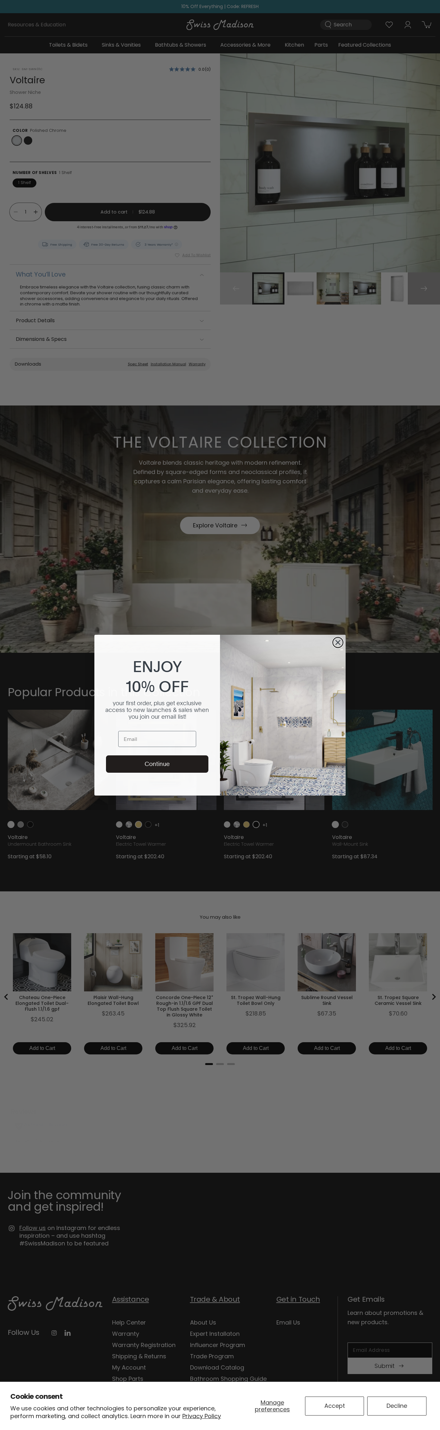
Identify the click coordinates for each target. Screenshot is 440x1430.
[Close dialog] (338, 642)
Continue (157, 764)
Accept (334, 1406)
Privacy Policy (201, 1416)
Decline (397, 1406)
